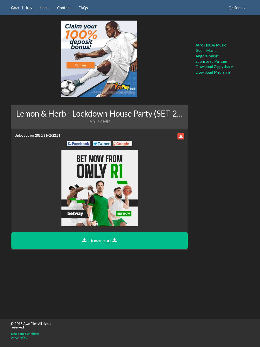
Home (45, 7)
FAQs (83, 7)
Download (99, 240)
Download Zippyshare (214, 66)
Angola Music (207, 56)
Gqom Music (206, 50)
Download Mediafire (213, 72)
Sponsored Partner (212, 61)
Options (236, 7)
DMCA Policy (19, 337)
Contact (64, 7)
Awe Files (21, 7)
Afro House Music (211, 45)
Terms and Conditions (25, 333)
